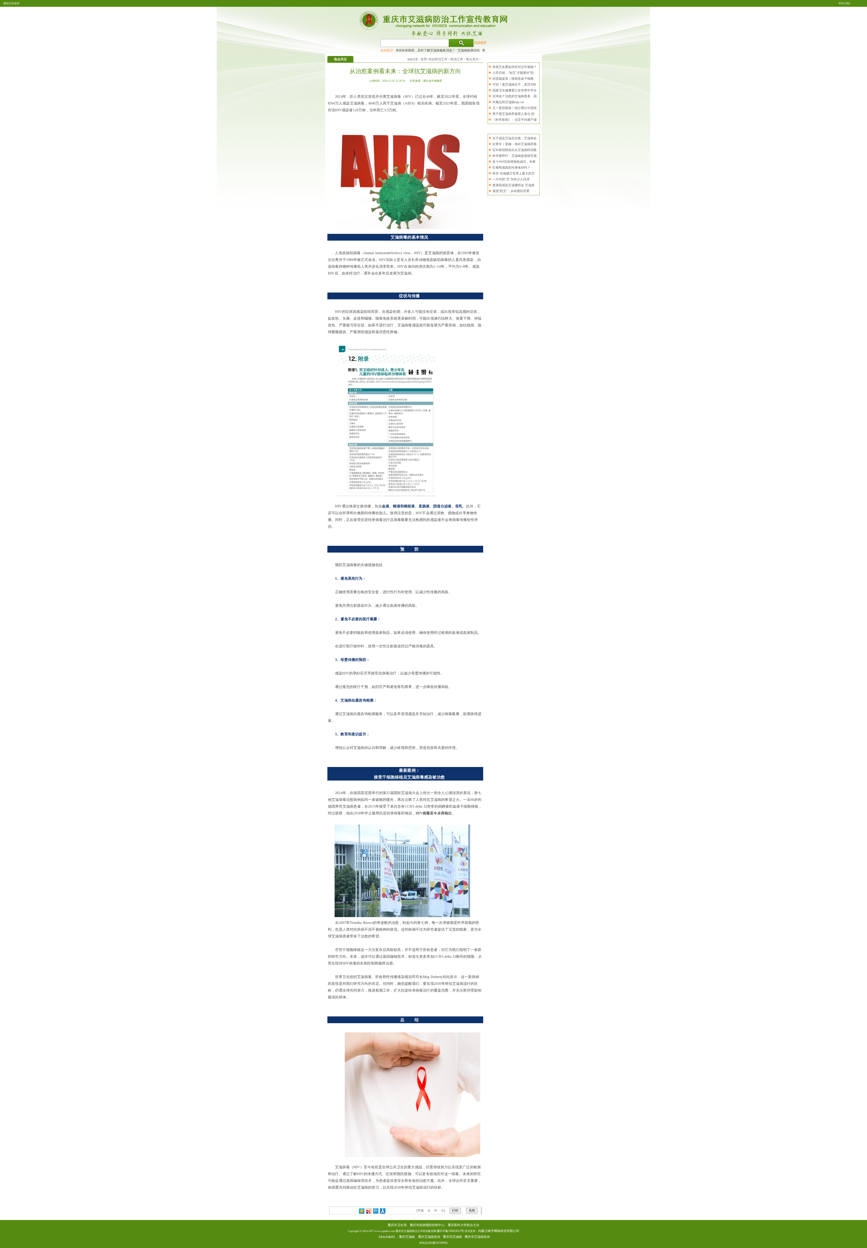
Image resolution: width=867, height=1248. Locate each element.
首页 (424, 59)
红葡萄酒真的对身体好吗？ (511, 167)
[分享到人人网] (383, 1211)
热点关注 (472, 59)
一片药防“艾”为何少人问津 (510, 179)
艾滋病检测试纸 (441, 50)
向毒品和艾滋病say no (508, 102)
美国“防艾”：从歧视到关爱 (510, 191)
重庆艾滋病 (407, 1237)
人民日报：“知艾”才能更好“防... (514, 72)
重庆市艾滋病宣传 (477, 1237)
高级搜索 (480, 42)
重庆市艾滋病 (452, 1237)
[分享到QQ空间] (362, 1211)
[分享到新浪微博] (369, 1211)
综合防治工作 (438, 59)
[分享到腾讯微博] (376, 1211)
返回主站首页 (11, 3)
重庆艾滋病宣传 (429, 1237)
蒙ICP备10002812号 (450, 1231)
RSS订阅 (844, 3)
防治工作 (456, 59)
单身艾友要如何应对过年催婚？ (514, 67)
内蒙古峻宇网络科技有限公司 (498, 1231)
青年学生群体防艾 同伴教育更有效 (478, 50)
